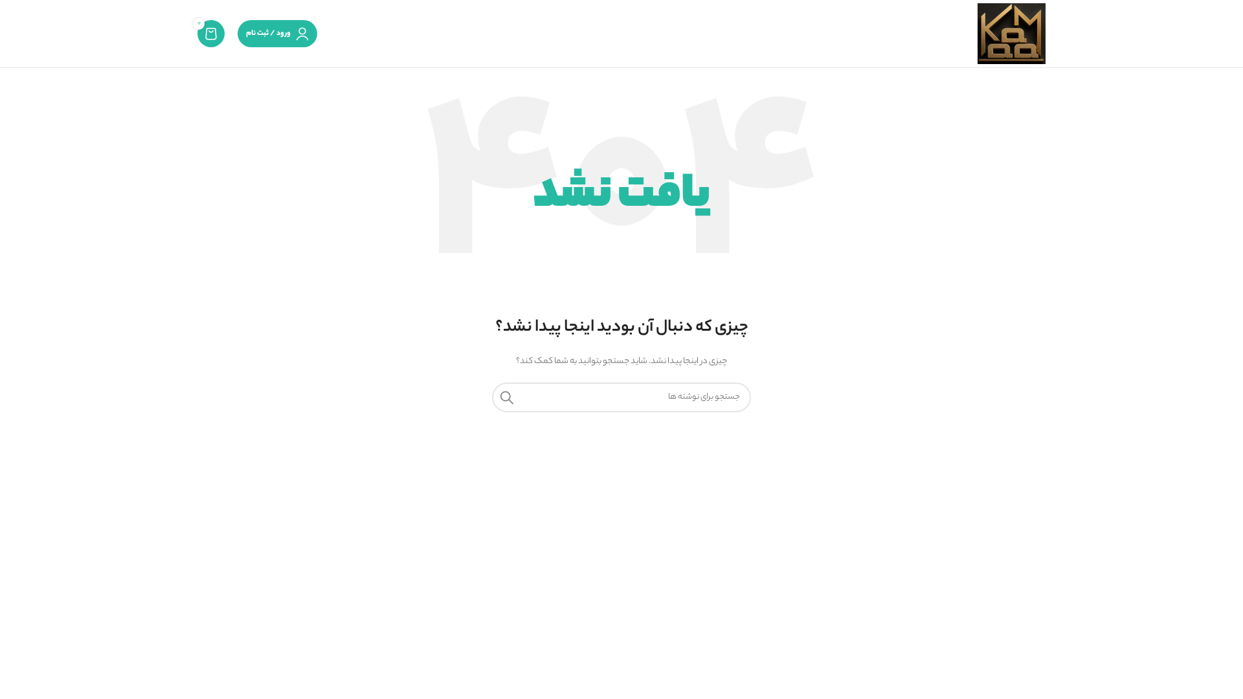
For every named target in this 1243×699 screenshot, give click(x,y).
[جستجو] (507, 397)
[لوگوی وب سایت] (1012, 33)
